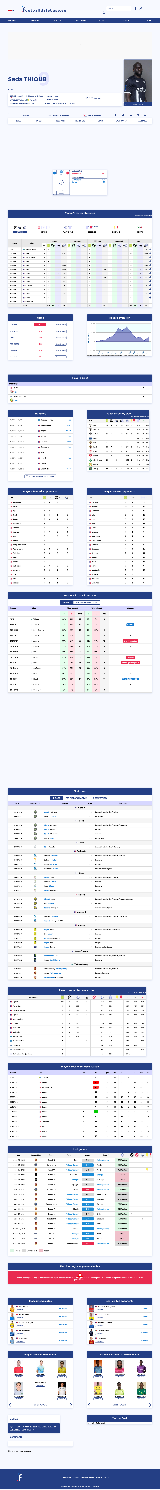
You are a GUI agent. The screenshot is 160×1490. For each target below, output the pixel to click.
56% (147, 425)
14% (147, 464)
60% (135, 1010)
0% (138, 438)
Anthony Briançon (26, 1322)
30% (127, 1002)
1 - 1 (90, 943)
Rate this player (61, 324)
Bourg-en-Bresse (19, 545)
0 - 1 (90, 834)
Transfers (80, 121)
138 (122, 456)
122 (102, 1054)
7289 (102, 1002)
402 (146, 277)
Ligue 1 (15, 1002)
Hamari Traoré (103, 1330)
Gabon (99, 1238)
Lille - (48, 934)
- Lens (51, 956)
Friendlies (16, 1045)
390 (122, 447)
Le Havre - (51, 860)
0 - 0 (90, 877)
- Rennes (50, 947)
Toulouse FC (96, 540)
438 (64, 277)
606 (146, 269)
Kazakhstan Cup (18, 1041)
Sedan (15, 540)
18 (130, 257)
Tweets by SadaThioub (96, 1423)
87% (138, 434)
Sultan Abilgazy (62, 1396)
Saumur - (50, 816)
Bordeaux (95, 579)
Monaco (16, 528)
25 (53, 305)
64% (138, 469)
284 (130, 305)
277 (102, 1041)
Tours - (49, 886)
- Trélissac (50, 812)
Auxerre (16, 532)
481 (105, 305)
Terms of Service (87, 1477)
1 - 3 (90, 869)
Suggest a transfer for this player (42, 476)
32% (147, 451)
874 (122, 425)
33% (127, 1006)
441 (146, 281)
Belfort (15, 562)
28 (48, 286)
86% (110, 1028)
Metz (15, 536)
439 (77, 1028)
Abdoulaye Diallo (120, 1374)
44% (143, 451)
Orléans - (51, 855)
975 (127, 460)
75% (143, 429)
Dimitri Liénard (103, 1314)
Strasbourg (17, 502)
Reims (15, 506)
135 (62, 1002)
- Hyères (49, 829)
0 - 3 (90, 921)
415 (127, 456)
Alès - (49, 903)
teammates (141, 121)
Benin (99, 1234)
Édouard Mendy (119, 1396)
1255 (64, 265)
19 (144, 511)
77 (102, 1045)
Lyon (93, 519)
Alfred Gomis (98, 1396)
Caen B (27, 298)
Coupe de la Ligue (19, 1010)
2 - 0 (90, 855)
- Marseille (49, 847)
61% (138, 460)
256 (105, 277)
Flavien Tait (102, 1338)
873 (146, 273)
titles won (59, 121)
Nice (27, 290)
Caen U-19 (29, 302)
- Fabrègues (51, 908)
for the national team (86, 602)
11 (116, 451)
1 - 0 (90, 882)
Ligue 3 (15, 1023)
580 (64, 305)
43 (130, 273)
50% (143, 438)
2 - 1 (90, 825)
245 (127, 464)
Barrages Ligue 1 (18, 1019)
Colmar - (50, 864)
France (32, 100)
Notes (18, 121)
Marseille (16, 570)
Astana (75, 1229)
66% (138, 451)
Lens (94, 528)
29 (130, 269)
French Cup (17, 1006)
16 (58, 305)
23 (48, 269)
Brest (15, 515)
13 (44, 502)
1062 (64, 253)
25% (147, 429)
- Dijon (49, 929)
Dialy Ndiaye (141, 1374)
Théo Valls (23, 1338)
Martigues (96, 536)
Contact (76, 1477)
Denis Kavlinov (18, 1374)
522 (122, 451)
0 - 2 (90, 812)
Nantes (15, 519)
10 (48, 249)
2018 (16, 392)
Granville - (51, 916)
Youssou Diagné (141, 1396)
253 (48, 305)
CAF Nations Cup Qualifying (22, 1054)
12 (111, 451)
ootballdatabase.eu (46, 10)
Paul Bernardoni (25, 1307)
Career (39, 121)
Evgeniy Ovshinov (40, 1382)
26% (142, 1015)
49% (138, 425)
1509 (64, 269)
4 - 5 (90, 947)
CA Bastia (28, 286)
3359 (102, 1015)
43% (135, 1023)
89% (138, 447)
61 (62, 1015)
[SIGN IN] (140, 8)
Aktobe (99, 1165)
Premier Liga (17, 1036)
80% (110, 1010)
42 (62, 1028)
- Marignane (50, 825)
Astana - (52, 973)
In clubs (66, 602)
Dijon (15, 511)
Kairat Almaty (102, 1194)
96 (105, 269)
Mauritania (74, 1175)
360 (64, 286)
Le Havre (95, 583)
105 (107, 451)
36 (127, 442)
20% (143, 456)
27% (143, 425)
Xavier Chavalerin (105, 1322)
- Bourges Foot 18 (53, 921)
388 (77, 1010)
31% (147, 447)
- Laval (49, 877)
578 (146, 305)
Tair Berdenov (62, 1374)
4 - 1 (90, 938)
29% (143, 434)
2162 (102, 1023)
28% (143, 460)
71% (143, 464)
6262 (127, 451)
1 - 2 (90, 860)
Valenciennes (18, 549)
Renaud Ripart (24, 1330)
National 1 (16, 1028)
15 (144, 519)
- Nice (48, 943)
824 (64, 273)
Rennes (95, 506)
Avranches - (51, 869)
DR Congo (100, 1180)
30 (130, 253)
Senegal (24, 100)
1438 (146, 265)
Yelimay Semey (30, 249)
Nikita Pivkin (40, 1374)
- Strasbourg (50, 890)
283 (64, 294)
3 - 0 (90, 838)
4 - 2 (90, 969)
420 (77, 1015)
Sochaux (95, 545)
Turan (76, 1160)
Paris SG (95, 502)
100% (138, 429)
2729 (127, 447)
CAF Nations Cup (18, 1050)
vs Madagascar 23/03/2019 (65, 103)
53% (110, 1006)
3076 (102, 1028)
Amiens (16, 583)
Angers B (96, 429)
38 (48, 273)
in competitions (100, 798)
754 (146, 249)
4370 (127, 425)
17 (48, 257)
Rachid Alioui (24, 1314)
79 (127, 438)
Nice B (27, 294)
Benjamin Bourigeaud (106, 1307)
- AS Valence (51, 834)
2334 (127, 434)
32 (48, 277)
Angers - (52, 960)
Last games (121, 121)
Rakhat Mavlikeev (19, 1396)
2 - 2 (90, 829)
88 (107, 425)
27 (48, 253)
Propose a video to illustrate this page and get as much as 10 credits (33, 1428)
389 (146, 286)
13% (135, 1006)
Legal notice (66, 1477)
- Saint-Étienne (52, 938)
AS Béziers (17, 566)
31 (130, 281)
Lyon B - (49, 838)
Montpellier (17, 523)
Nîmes (27, 273)
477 (64, 249)
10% (142, 1036)
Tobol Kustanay (72, 1243)
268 (127, 429)
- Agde (49, 899)
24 (89, 305)
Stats (100, 121)
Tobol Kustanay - (55, 969)
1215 (146, 253)
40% (147, 456)
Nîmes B (95, 456)
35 (130, 277)
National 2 (16, 1032)
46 (102, 1050)
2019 (16, 400)
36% (143, 447)
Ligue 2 (15, 1015)
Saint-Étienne (30, 257)
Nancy (15, 557)
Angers (27, 253)
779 (102, 1006)
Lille (14, 574)
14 (130, 249)
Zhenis (75, 1209)
